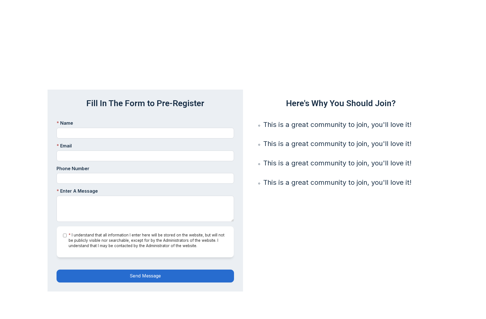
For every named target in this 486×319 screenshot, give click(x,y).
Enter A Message (77, 191)
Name (65, 123)
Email (64, 146)
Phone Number (73, 168)
